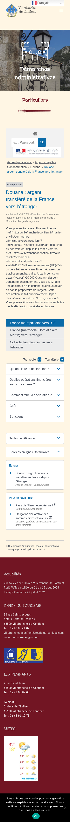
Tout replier (30, 359)
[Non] (65, 808)
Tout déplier (52, 359)
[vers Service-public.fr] (37, 152)
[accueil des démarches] (35, 133)
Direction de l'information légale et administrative (34, 546)
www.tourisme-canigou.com (21, 637)
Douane (35, 167)
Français (43, 2)
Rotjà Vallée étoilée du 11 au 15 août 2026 (31, 587)
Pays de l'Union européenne (34, 505)
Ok (36, 816)
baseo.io (40, 549)
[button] (35, 369)
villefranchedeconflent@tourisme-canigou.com (34, 632)
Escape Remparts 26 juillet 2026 (24, 592)
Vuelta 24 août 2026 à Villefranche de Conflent (34, 583)
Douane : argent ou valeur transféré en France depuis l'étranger (33, 477)
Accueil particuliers (19, 162)
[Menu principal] (61, 10)
